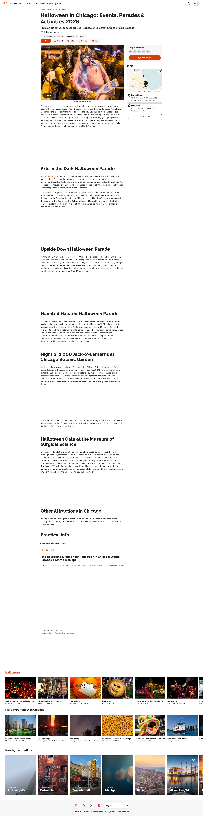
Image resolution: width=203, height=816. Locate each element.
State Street (97, 565)
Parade (81, 36)
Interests (28, 4)
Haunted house (47, 36)
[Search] (188, 3)
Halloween (71, 36)
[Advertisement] (82, 144)
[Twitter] (91, 805)
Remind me (146, 57)
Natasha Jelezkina (85, 102)
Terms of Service (123, 812)
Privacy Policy (110, 812)
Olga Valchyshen (69, 633)
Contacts (86, 812)
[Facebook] (83, 805)
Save (47, 41)
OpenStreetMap (150, 91)
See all (49, 95)
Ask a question (47, 550)
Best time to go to (53, 9)
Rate (72, 41)
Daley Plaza (49, 565)
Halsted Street (80, 565)
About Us (77, 812)
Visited (60, 41)
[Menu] (196, 3)
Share (97, 41)
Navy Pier (64, 565)
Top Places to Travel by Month (49, 4)
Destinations (15, 4)
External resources (54, 543)
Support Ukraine (97, 812)
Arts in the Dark (48, 176)
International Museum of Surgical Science (124, 565)
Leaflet (141, 91)
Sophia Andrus (55, 633)
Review (84, 41)
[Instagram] (76, 805)
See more (146, 116)
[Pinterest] (99, 805)
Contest (60, 36)
